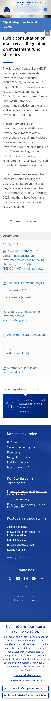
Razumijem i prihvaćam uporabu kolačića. (27, 695)
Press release (11, 297)
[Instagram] (26, 578)
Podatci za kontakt (18, 462)
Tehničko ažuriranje (18, 499)
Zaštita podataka (17, 527)
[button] (45, 3)
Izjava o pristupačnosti (20, 545)
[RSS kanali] (26, 585)
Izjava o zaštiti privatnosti (27, 675)
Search (35, 9)
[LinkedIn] (18, 578)
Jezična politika (16, 550)
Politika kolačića (16, 540)
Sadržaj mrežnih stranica (20, 557)
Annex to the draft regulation (26, 335)
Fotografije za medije (19, 457)
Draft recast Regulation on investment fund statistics (22, 316)
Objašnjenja (14, 452)
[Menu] (45, 10)
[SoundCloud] (41, 578)
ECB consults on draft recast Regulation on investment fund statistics (31, 406)
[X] (10, 578)
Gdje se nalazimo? (18, 467)
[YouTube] (33, 578)
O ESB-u (12, 442)
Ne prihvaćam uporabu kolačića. (28, 688)
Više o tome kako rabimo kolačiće (27, 681)
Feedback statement (20, 283)
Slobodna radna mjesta (21, 447)
